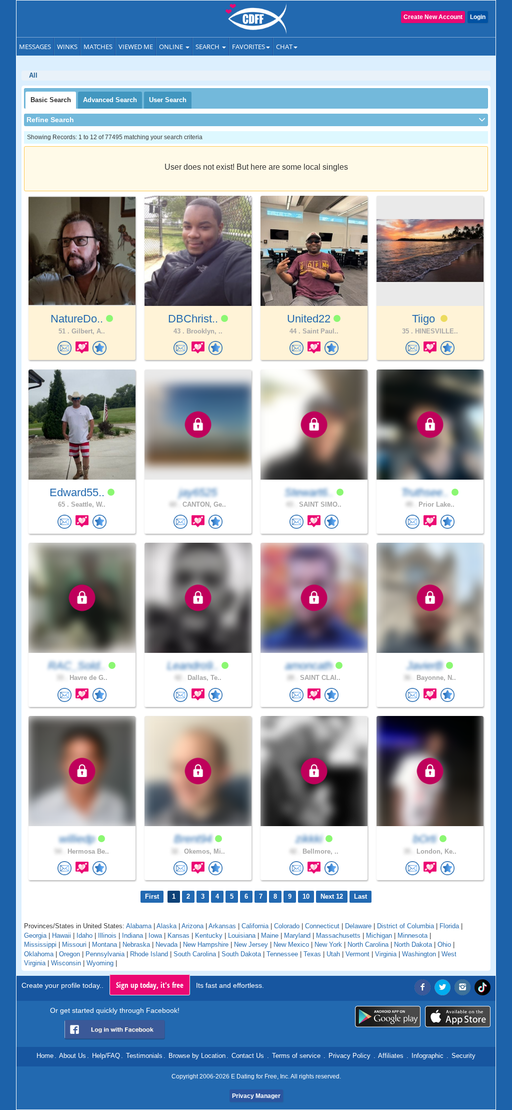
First (152, 896)
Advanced (110, 100)
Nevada (167, 944)
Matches (98, 46)
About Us (72, 1055)
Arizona (193, 926)
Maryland (297, 935)
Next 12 (331, 896)
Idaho (84, 935)
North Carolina (368, 944)
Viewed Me (135, 46)
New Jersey (251, 944)
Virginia (385, 954)
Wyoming (100, 963)
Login (478, 17)
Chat (284, 46)
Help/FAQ (106, 1055)
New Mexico (291, 944)
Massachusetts (338, 935)
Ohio (444, 944)
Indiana (132, 935)
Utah (333, 954)
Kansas (179, 935)
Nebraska (136, 944)
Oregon (69, 954)
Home (45, 1055)
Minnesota (413, 935)
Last (360, 896)
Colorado (287, 926)
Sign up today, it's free (150, 985)
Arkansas (222, 926)
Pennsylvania (105, 954)
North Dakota (413, 944)
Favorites (248, 46)
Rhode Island (149, 954)
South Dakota (241, 954)
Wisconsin (66, 963)
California (255, 926)
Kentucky (208, 935)
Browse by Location (197, 1055)
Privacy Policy (349, 1055)
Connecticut (322, 926)
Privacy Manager (256, 1095)
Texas (312, 954)
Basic (50, 100)
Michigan (379, 935)
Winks (67, 46)
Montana (104, 944)
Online (171, 46)
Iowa (155, 935)
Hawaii (61, 935)
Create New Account (433, 17)
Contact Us (248, 1055)
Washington (419, 954)
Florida (449, 926)
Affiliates (391, 1055)
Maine (269, 935)
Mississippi (40, 944)
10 (306, 896)
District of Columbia (405, 926)
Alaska (166, 926)
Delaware (358, 926)
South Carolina (195, 954)
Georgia (35, 935)
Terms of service (296, 1055)
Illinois (107, 935)
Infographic (428, 1055)
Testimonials (144, 1055)
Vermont (358, 954)
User (167, 100)
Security (464, 1055)
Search (208, 46)
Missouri (74, 944)
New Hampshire (205, 944)
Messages (35, 46)
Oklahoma (39, 954)
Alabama (139, 926)
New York (328, 944)
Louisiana (242, 935)
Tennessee (282, 954)
